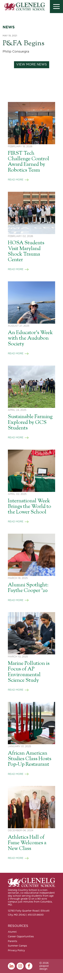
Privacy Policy (16, 950)
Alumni (12, 932)
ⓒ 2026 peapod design (44, 966)
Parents (12, 941)
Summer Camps (17, 946)
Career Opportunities (21, 936)
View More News (31, 64)
